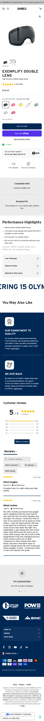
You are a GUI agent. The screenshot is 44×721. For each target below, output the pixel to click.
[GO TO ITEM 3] (24, 591)
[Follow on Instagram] (9, 647)
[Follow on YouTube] (15, 647)
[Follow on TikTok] (21, 647)
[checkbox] (10, 471)
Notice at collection (11, 718)
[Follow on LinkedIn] (26, 647)
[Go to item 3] (12, 62)
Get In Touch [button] (8, 637)
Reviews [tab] (10, 451)
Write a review (22, 442)
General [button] (7, 633)
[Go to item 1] (5, 62)
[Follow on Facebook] (3, 647)
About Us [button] (7, 629)
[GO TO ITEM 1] (19, 591)
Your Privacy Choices (20, 714)
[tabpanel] (22, 506)
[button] (22, 421)
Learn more (15, 348)
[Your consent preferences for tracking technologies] (40, 717)
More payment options (22, 139)
